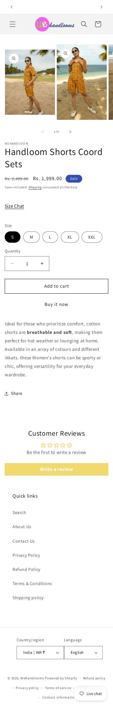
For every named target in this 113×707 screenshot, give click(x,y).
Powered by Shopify (61, 678)
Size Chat (14, 206)
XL (70, 237)
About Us (22, 526)
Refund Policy (26, 569)
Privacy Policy (26, 555)
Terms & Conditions (32, 583)
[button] (12, 24)
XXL (92, 237)
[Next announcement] (101, 7)
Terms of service (58, 688)
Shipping (35, 187)
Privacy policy (27, 688)
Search (19, 512)
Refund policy (94, 678)
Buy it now (56, 304)
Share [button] (17, 393)
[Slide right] (70, 132)
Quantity (12, 251)
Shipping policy (28, 597)
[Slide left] (43, 132)
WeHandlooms (32, 678)
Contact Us (24, 541)
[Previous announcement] (12, 7)
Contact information (59, 697)
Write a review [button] (56, 469)
